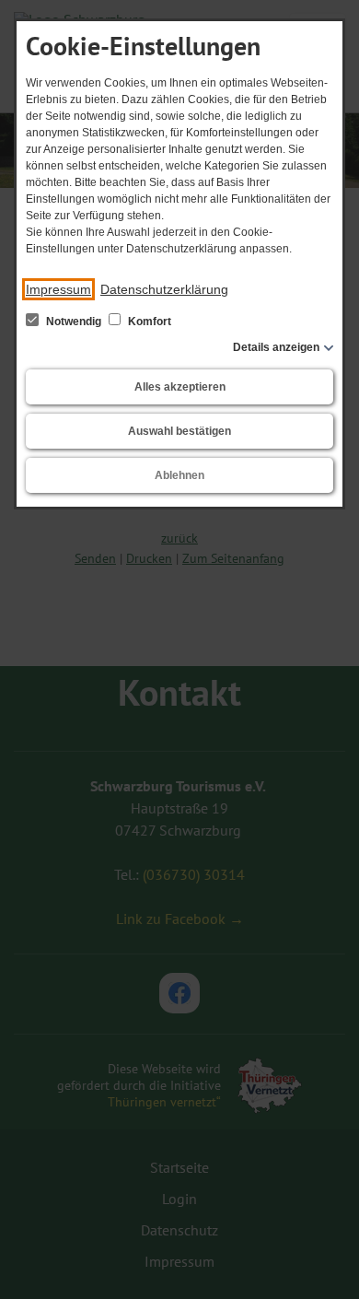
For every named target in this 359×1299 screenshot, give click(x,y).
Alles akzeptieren (180, 386)
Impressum (58, 289)
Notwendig (73, 321)
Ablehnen (179, 475)
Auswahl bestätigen (179, 431)
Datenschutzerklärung (164, 289)
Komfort (148, 321)
